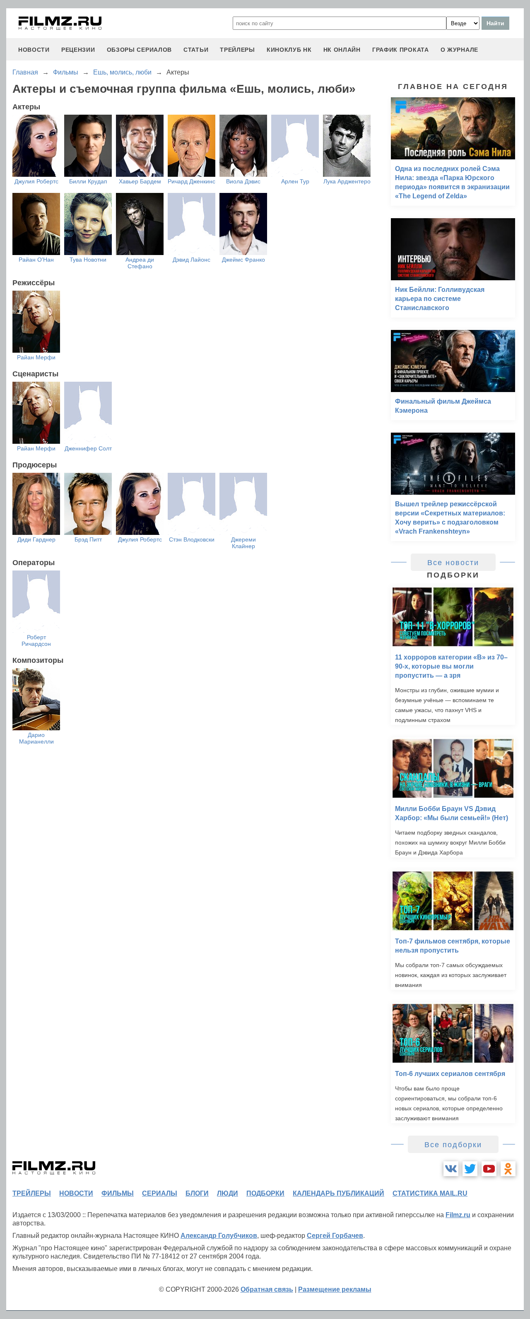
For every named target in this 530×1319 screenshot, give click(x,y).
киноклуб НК (289, 49)
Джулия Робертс (36, 181)
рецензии (78, 49)
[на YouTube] (489, 1168)
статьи (195, 49)
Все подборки (453, 1145)
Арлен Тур (295, 181)
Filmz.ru (458, 1214)
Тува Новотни (88, 259)
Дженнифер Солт (88, 448)
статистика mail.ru (430, 1193)
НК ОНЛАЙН (342, 49)
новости (34, 49)
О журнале (459, 49)
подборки (265, 1193)
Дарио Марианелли (36, 738)
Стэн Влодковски (191, 539)
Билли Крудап (88, 181)
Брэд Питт (88, 539)
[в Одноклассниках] (508, 1168)
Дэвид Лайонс (191, 259)
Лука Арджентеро (347, 181)
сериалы (159, 1193)
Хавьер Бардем (140, 181)
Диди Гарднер (36, 539)
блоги (197, 1193)
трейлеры (237, 49)
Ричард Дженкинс (191, 181)
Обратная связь (267, 1289)
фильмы (117, 1193)
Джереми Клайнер (243, 542)
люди (227, 1193)
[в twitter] (470, 1168)
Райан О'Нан (36, 259)
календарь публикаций (338, 1193)
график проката (400, 49)
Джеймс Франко (243, 259)
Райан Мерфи (36, 357)
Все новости (453, 562)
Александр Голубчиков (219, 1235)
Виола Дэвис (243, 181)
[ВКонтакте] (450, 1168)
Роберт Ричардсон (36, 640)
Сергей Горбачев (335, 1235)
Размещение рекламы (334, 1289)
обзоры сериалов (139, 49)
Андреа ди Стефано (139, 263)
